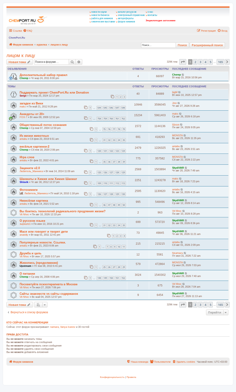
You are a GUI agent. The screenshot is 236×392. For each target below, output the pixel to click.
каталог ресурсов (127, 11)
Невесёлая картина (34, 200)
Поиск (182, 45)
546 (111, 107)
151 (117, 278)
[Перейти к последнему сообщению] (183, 74)
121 (105, 150)
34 (119, 140)
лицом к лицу (20, 55)
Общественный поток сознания (43, 125)
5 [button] (210, 62)
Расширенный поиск (207, 45)
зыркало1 (25, 223)
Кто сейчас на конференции (27, 322)
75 (104, 129)
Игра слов (27, 157)
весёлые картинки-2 (34, 146)
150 (111, 278)
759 (105, 118)
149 (105, 278)
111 (111, 183)
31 (104, 140)
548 (123, 107)
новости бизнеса (100, 15)
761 (117, 118)
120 (99, 150)
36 (109, 161)
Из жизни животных (34, 135)
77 (114, 129)
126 (105, 172)
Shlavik (24, 182)
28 (119, 267)
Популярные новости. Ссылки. (43, 242)
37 (114, 161)
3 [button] (200, 62)
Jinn (174, 103)
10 (119, 246)
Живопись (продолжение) (39, 262)
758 (99, 118)
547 (117, 107)
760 (111, 118)
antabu (23, 138)
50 (124, 205)
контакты (152, 15)
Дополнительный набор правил (43, 75)
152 (123, 278)
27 (114, 267)
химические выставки (103, 21)
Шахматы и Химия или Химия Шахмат (48, 179)
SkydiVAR (178, 167)
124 (123, 150)
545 (105, 107)
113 (123, 183)
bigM (174, 92)
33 (114, 140)
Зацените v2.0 (30, 168)
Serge (23, 95)
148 (99, 278)
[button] (182, 62)
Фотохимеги (29, 189)
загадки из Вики (31, 103)
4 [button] (205, 62)
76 (109, 129)
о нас (150, 11)
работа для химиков (102, 18)
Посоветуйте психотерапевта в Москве (48, 284)
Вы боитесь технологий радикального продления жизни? (63, 211)
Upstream (25, 265)
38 (119, 161)
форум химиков (126, 21)
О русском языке (32, 220)
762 (123, 118)
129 (123, 172)
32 (109, 140)
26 (109, 267)
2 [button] (195, 62)
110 (105, 183)
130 (123, 194)
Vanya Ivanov (67, 326)
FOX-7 (23, 117)
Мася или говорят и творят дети (44, 231)
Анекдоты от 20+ (32, 114)
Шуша (175, 124)
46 (104, 205)
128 (117, 172)
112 (117, 183)
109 (99, 183)
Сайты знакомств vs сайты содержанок (49, 293)
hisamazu (177, 253)
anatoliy (24, 234)
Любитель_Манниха (31, 171)
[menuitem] (27, 30)
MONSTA (177, 135)
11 (124, 246)
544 (99, 107)
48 (114, 205)
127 (111, 172)
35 (124, 140)
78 (119, 129)
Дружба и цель (30, 253)
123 (117, 150)
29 (124, 267)
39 (124, 161)
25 (104, 267)
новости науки (99, 11)
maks (23, 106)
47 (109, 205)
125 (99, 172)
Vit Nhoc (24, 214)
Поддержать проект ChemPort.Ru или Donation (54, 92)
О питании (27, 273)
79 (124, 129)
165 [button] (220, 62)
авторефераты (126, 18)
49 (119, 205)
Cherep (24, 78)
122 (111, 150)
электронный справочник (131, 15)
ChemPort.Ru (17, 37)
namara (54, 326)
